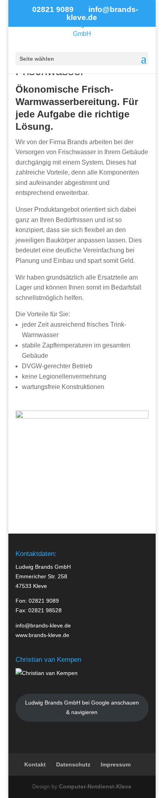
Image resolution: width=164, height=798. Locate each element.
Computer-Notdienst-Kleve (95, 786)
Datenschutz (73, 764)
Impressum (116, 764)
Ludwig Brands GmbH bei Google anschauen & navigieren (82, 707)
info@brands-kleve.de (43, 625)
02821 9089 (44, 601)
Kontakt (35, 764)
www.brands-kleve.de (42, 635)
